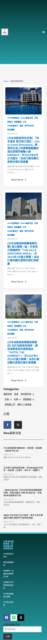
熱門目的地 (29, 126)
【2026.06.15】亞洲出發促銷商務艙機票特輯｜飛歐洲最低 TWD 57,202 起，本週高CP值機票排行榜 (23, 493)
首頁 (16, 394)
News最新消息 (27, 118)
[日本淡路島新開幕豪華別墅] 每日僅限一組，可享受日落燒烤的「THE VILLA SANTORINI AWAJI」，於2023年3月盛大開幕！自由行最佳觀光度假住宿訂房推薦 (23, 253)
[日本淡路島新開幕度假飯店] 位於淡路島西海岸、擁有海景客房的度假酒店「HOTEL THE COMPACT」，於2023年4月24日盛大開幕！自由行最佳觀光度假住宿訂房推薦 (23, 352)
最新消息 (8, 394)
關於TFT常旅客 (24, 404)
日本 (24, 122)
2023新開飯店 (13, 118)
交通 (16, 399)
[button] (43, 32)
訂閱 (8, 636)
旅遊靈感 (17, 122)
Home (6, 81)
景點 (21, 126)
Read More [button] (17, 179)
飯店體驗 (11, 129)
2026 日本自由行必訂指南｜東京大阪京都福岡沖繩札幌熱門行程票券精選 (23, 516)
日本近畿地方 (12, 126)
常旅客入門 (10, 404)
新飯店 (10, 122)
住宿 (36, 118)
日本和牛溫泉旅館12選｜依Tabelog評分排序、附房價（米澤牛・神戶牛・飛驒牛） (23, 469)
